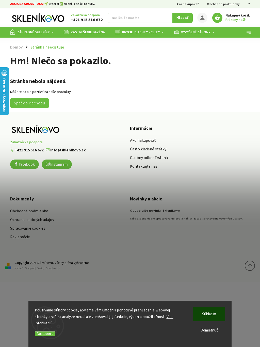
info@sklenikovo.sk (68, 150)
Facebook (26, 164)
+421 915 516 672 (29, 150)
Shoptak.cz (53, 268)
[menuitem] (34, 32)
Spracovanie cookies (27, 228)
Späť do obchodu (29, 103)
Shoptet (30, 268)
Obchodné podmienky (223, 4)
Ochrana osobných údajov (32, 220)
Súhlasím (209, 314)
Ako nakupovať (188, 4)
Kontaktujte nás (143, 166)
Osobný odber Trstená (149, 158)
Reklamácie (20, 237)
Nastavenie (45, 334)
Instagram (59, 164)
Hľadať (182, 18)
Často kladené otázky (148, 149)
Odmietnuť (209, 330)
